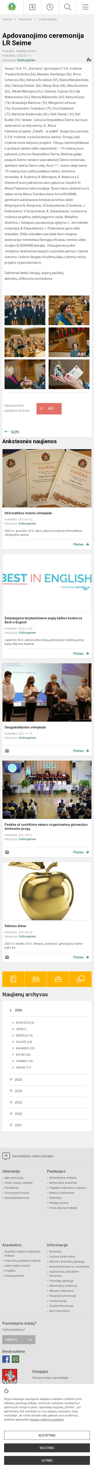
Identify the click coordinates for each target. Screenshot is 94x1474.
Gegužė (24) (24, 1042)
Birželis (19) (24, 1035)
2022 (18, 1114)
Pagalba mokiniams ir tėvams (67, 1187)
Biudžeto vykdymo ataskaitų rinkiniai (22, 1253)
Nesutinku (47, 1448)
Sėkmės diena (15, 926)
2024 (18, 1091)
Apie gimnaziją (14, 1177)
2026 (18, 1010)
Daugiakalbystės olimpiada (25, 727)
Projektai (10, 1270)
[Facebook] (6, 1359)
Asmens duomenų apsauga (66, 1261)
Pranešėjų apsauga (61, 1280)
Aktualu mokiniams (61, 1290)
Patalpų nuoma (58, 1203)
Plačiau (78, 544)
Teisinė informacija (61, 1306)
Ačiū (46, 409)
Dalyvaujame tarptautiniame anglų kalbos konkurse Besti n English (43, 620)
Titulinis (7, 19)
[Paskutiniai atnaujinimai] (50, 7)
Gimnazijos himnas (17, 1192)
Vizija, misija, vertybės (19, 1182)
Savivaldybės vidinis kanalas (32, 1156)
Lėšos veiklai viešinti (17, 1265)
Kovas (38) (23, 1054)
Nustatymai (47, 1435)
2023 (18, 1102)
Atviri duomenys (59, 1311)
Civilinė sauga (58, 1301)
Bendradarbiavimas (17, 1198)
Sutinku (47, 1460)
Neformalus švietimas (63, 1182)
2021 (18, 1125)
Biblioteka (55, 1198)
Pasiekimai (11, 1187)
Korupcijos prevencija (62, 1295)
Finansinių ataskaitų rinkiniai (23, 1260)
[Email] (15, 1359)
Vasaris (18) (24, 1061)
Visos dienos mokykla (63, 1208)
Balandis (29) (25, 1048)
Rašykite (11, 1339)
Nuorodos (55, 1251)
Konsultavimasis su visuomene (69, 1266)
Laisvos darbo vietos (62, 1256)
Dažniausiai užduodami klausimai (64, 1273)
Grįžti (15, 432)
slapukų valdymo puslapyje (47, 1419)
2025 (18, 1079)
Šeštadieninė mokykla (63, 1177)
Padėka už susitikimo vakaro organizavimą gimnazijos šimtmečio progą (46, 827)
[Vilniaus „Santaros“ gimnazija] (11, 6)
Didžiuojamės (48, 19)
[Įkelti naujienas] (32, 7)
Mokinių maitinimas (61, 1192)
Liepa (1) (21, 1029)
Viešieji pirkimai (14, 1275)
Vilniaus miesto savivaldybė (50, 1377)
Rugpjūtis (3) (25, 1022)
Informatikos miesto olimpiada (28, 513)
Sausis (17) (23, 1067)
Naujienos (26, 19)
